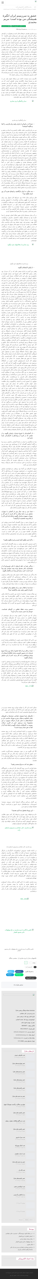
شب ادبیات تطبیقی (20, 1153)
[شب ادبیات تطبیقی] (30, 1156)
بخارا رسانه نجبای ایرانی (26, 1239)
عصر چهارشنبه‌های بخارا (18, 1063)
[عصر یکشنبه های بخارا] (30, 1131)
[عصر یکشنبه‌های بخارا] (30, 1090)
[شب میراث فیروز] (30, 1140)
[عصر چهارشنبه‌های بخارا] (30, 1066)
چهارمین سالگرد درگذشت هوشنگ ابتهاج (14, 1104)
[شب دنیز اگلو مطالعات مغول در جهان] (30, 1123)
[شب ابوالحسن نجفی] (30, 1189)
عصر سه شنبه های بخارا (18, 1096)
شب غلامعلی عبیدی (20, 1055)
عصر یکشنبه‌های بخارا (19, 1088)
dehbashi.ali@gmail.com (20, 1032)
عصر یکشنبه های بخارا (19, 1129)
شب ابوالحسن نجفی (19, 1186)
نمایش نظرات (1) (18, 985)
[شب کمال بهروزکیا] (30, 1148)
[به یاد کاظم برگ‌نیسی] (30, 1197)
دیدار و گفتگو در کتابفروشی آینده (18, 26)
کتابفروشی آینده (29, 967)
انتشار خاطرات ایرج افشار (26, 1236)
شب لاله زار (22, 1170)
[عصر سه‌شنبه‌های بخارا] (30, 1074)
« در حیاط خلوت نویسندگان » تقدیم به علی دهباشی (19, 1233)
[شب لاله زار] (30, 1172)
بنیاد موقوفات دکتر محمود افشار (24, 1241)
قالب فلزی (30, 1244)
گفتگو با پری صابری (6, 26)
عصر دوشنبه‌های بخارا (19, 1080)
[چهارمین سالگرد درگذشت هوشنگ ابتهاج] (30, 1107)
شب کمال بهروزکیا (20, 1145)
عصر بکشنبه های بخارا (19, 1112)
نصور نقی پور (13, 1275)
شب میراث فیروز (20, 1137)
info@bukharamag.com (22, 1035)
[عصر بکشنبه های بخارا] (30, 1115)
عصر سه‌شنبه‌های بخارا (19, 1071)
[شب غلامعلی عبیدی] (30, 1058)
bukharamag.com (18, 1038)
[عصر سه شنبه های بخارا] (30, 1099)
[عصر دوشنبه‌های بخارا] (30, 1082)
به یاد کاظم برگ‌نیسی (19, 1194)
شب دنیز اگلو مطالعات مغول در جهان (15, 1121)
